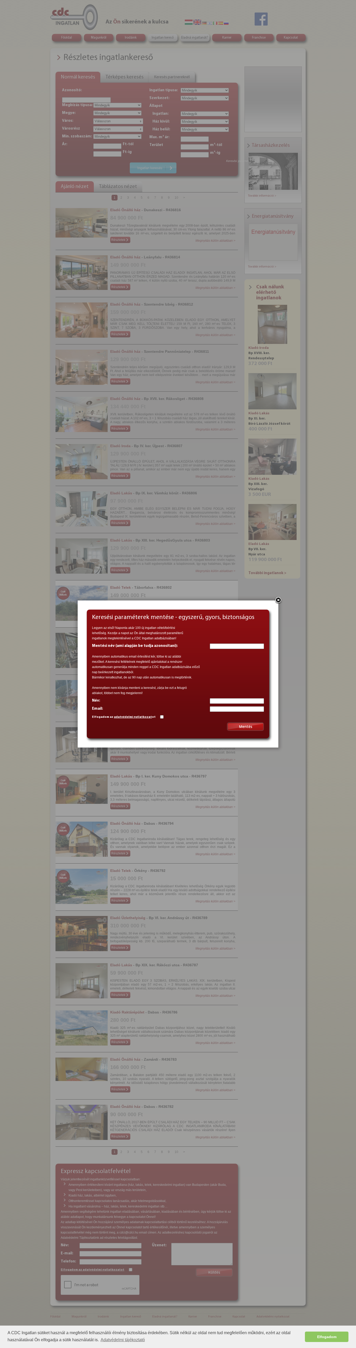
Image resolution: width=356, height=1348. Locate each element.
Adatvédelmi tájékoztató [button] (123, 1340)
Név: (96, 701)
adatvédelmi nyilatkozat (133, 717)
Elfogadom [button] (326, 1337)
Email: (97, 709)
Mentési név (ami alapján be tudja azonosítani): (135, 646)
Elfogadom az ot (124, 717)
